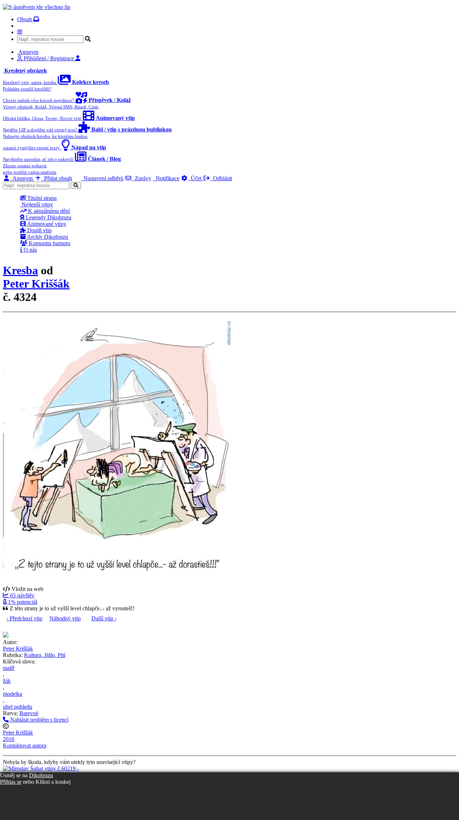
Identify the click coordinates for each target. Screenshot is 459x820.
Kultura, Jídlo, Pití (44, 655)
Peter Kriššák (36, 283)
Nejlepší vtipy (36, 204)
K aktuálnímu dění (48, 211)
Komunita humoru (48, 243)
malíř (8, 668)
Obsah (25, 19)
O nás (29, 250)
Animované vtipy (46, 224)
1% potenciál (21, 602)
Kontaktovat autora (24, 745)
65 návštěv (21, 595)
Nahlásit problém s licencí (38, 720)
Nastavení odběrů (102, 178)
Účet (195, 178)
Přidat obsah (56, 178)
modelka (12, 694)
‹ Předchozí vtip (24, 618)
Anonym (22, 178)
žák (7, 681)
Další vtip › (104, 618)
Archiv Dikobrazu (47, 237)
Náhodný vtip (65, 618)
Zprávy (141, 178)
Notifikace (166, 178)
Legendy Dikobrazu (47, 217)
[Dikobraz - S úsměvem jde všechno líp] (36, 7)
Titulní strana (41, 198)
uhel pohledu (17, 707)
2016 (8, 739)
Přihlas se (11, 782)
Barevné (28, 713)
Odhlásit (221, 178)
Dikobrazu (41, 775)
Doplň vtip (39, 230)
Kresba (20, 270)
